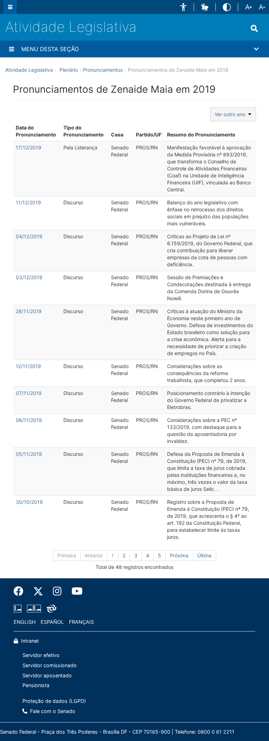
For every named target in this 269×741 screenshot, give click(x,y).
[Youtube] (75, 591)
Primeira (66, 555)
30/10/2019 (29, 502)
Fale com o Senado (52, 711)
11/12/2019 (28, 202)
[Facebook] (21, 591)
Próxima (179, 555)
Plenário (69, 70)
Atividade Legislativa (71, 26)
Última (204, 555)
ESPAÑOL (52, 622)
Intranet (29, 641)
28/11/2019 (29, 311)
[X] (38, 591)
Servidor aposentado (47, 675)
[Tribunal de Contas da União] (50, 608)
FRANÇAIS (81, 622)
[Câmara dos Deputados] (19, 608)
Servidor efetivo (41, 655)
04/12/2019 (29, 236)
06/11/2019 (29, 420)
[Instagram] (57, 591)
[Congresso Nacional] (34, 608)
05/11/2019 (29, 454)
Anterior (94, 555)
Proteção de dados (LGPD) (54, 701)
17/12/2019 (28, 147)
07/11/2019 (29, 393)
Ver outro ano (231, 114)
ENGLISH (25, 622)
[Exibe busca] (254, 28)
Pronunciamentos (103, 70)
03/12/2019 (29, 277)
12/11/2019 (28, 366)
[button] (183, 7)
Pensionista (35, 685)
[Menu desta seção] (12, 49)
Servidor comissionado (49, 665)
